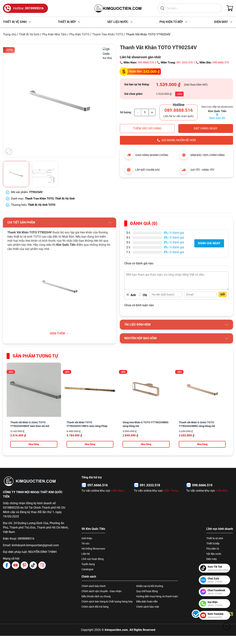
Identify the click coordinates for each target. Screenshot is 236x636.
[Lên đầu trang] (226, 626)
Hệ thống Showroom (93, 548)
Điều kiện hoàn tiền (147, 601)
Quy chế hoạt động (147, 591)
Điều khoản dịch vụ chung (96, 596)
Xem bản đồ (217, 118)
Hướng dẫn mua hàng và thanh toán (157, 596)
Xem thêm (57, 333)
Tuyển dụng (88, 564)
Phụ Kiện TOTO (79, 34)
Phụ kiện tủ (212, 548)
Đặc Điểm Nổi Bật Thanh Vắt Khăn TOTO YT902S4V (42, 336)
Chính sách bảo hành (93, 586)
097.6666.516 (97, 485)
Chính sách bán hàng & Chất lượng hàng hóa (107, 601)
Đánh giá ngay (209, 243)
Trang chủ (9, 34)
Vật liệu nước (213, 553)
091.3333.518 (184, 62)
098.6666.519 (221, 62)
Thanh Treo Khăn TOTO (107, 34)
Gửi (222, 294)
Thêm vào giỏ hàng (147, 128)
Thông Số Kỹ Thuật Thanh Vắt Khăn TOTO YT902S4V (43, 332)
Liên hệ (85, 553)
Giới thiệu (86, 538)
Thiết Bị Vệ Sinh (29, 34)
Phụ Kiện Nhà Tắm (54, 34)
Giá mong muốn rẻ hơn (179, 140)
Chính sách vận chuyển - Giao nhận (101, 591)
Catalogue (87, 569)
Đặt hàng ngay (205, 128)
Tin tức (85, 543)
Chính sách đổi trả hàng (95, 606)
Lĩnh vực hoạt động (92, 558)
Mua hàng (34, 444)
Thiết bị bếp (212, 543)
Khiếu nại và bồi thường (149, 586)
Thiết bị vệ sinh (214, 538)
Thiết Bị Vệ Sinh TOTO (41, 204)
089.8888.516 (146, 62)
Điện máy (211, 558)
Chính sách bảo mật (147, 606)
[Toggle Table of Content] (104, 327)
